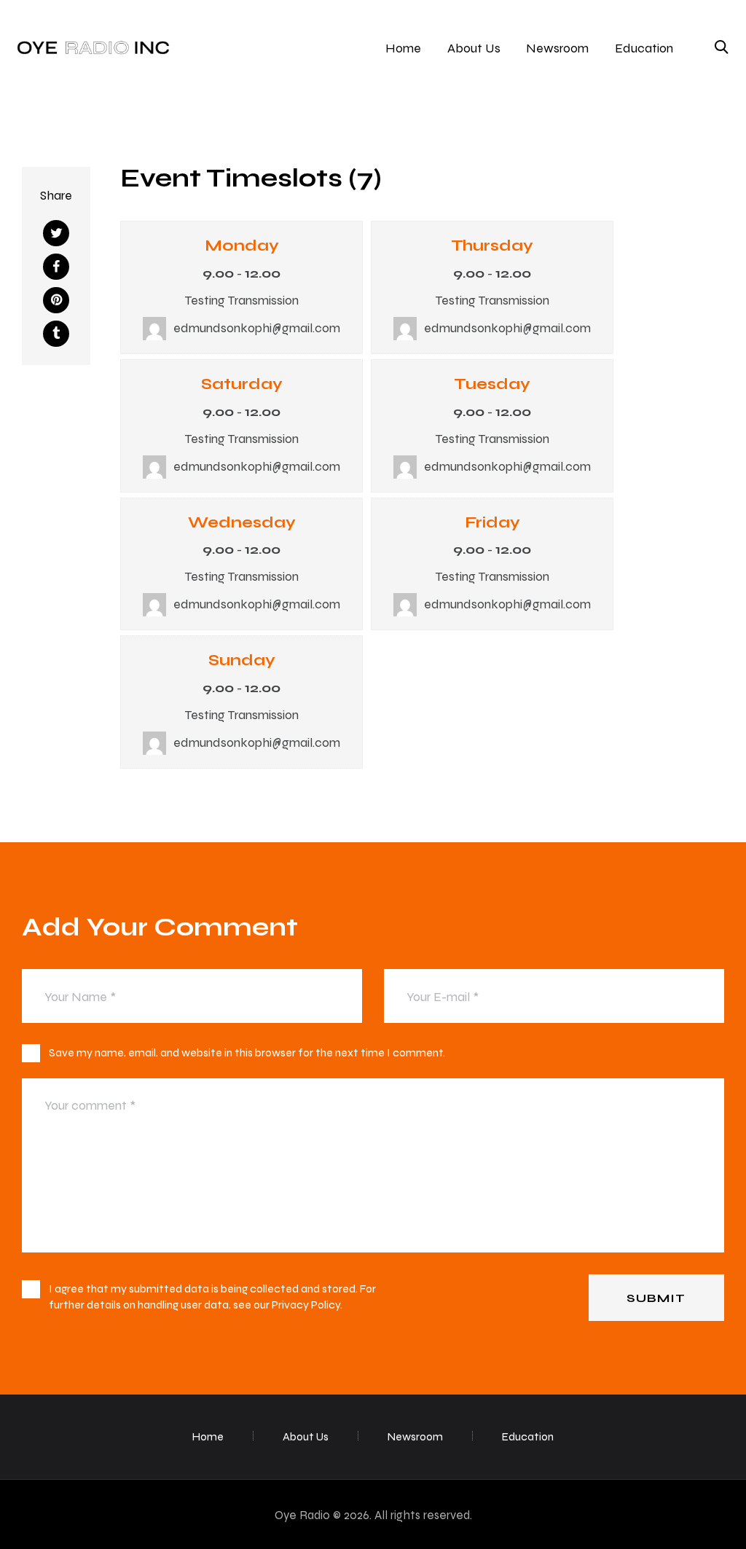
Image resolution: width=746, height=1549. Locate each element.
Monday (242, 244)
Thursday (492, 244)
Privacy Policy (306, 1304)
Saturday (242, 383)
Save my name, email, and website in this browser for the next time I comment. (247, 1052)
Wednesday (242, 521)
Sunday (241, 659)
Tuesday (492, 383)
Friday (492, 521)
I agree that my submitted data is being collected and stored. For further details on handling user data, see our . (212, 1296)
